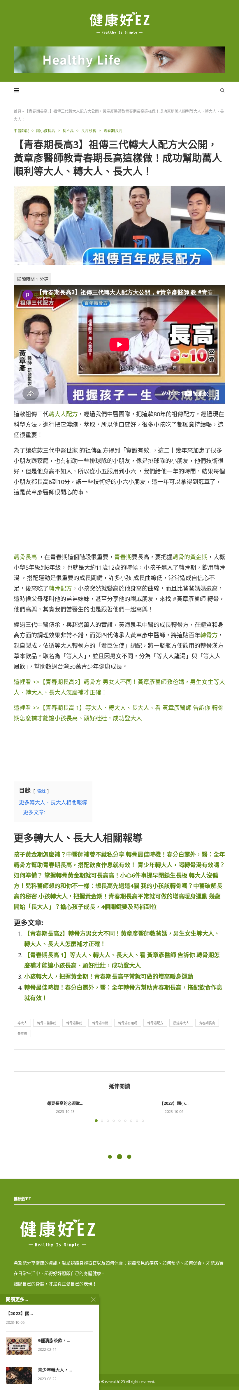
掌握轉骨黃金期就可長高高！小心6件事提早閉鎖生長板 (115, 875)
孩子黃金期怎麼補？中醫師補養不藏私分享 (69, 854)
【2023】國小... (174, 1103)
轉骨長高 (25, 557)
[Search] (222, 90)
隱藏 (41, 791)
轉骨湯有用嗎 (127, 1023)
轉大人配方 (63, 414)
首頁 (17, 111)
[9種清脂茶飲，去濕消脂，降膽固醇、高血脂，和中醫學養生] (19, 1346)
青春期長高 (207, 1023)
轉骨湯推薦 (74, 1023)
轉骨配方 (60, 588)
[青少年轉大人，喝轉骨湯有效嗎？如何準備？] (19, 1375)
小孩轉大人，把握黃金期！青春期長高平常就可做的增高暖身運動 (123, 896)
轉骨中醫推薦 (46, 1023)
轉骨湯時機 (100, 1023)
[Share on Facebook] (118, 1060)
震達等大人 (181, 1023)
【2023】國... (19, 1313)
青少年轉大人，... (55, 1370)
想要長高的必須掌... (65, 1103)
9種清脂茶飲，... (54, 1340)
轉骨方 (209, 635)
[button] (22, 1110)
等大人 (22, 1023)
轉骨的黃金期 (190, 557)
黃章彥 (22, 1034)
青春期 (123, 557)
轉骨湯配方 (155, 1023)
